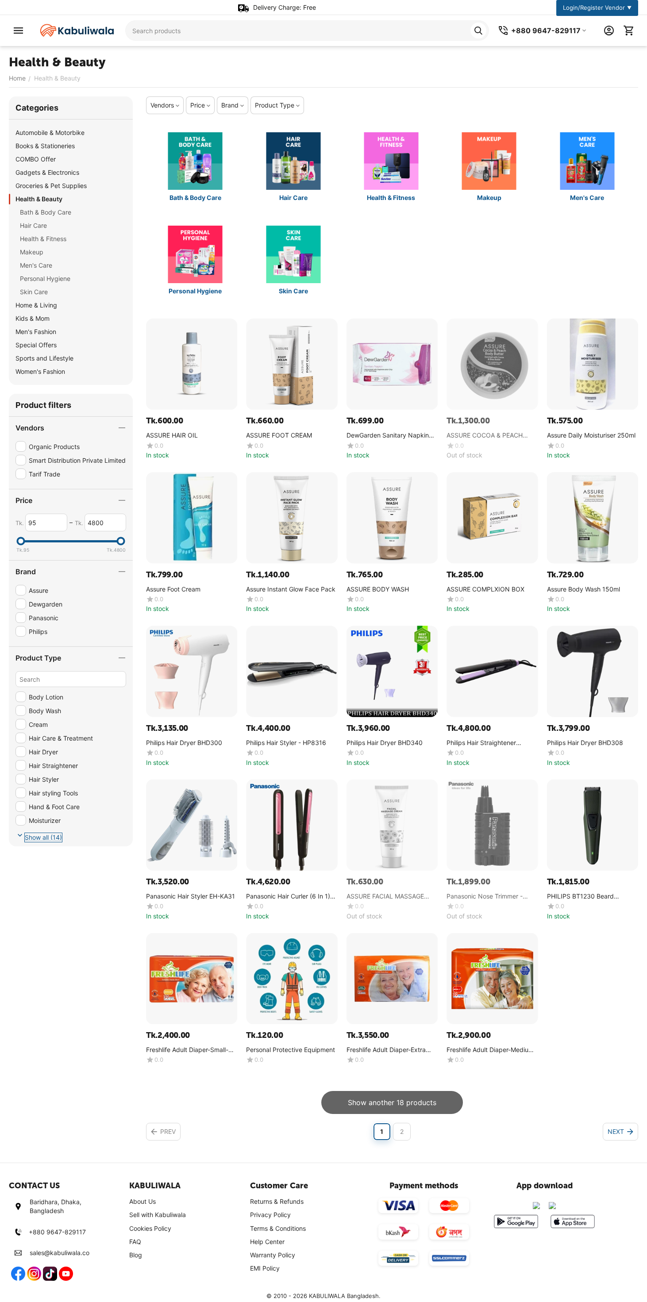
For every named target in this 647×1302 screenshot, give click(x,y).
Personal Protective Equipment (290, 1049)
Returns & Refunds (277, 1201)
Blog (135, 1255)
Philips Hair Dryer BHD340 (385, 742)
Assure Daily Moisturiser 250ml (591, 435)
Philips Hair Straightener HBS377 (481, 743)
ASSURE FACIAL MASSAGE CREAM (385, 896)
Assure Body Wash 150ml (583, 589)
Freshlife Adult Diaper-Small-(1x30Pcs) (187, 1050)
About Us (142, 1201)
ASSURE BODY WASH (378, 589)
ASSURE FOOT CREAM (279, 435)
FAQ (135, 1241)
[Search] (478, 30)
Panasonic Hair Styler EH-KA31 (190, 896)
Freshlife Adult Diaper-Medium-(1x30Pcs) (491, 1050)
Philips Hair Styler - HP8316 (286, 742)
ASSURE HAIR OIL (172, 435)
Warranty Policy (272, 1255)
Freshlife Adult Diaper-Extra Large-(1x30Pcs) (386, 1050)
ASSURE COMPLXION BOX (485, 589)
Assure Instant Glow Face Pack (290, 589)
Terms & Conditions (278, 1228)
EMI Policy (265, 1268)
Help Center (267, 1241)
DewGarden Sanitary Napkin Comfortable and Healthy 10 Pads (388, 435)
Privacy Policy (270, 1214)
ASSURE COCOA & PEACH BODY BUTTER (485, 435)
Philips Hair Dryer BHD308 (585, 742)
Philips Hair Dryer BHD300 (184, 742)
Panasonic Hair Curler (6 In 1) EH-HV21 (288, 896)
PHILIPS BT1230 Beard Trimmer (580, 896)
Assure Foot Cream (173, 589)
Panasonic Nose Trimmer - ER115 (485, 896)
